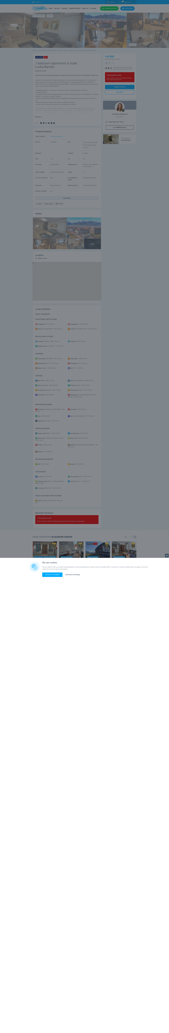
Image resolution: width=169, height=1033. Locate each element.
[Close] (167, 555)
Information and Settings (72, 574)
